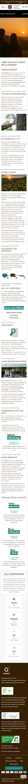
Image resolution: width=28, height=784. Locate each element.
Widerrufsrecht (14, 764)
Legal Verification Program (14, 312)
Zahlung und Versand (10, 761)
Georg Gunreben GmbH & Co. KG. (15, 779)
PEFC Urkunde (14, 317)
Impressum (9, 758)
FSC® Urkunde (14, 315)
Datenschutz (18, 758)
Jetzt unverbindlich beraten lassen (20, 2)
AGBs (21, 761)
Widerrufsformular (14, 768)
